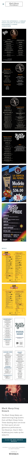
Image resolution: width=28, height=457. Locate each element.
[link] (14, 4)
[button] (3, 4)
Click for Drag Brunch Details (14, 440)
